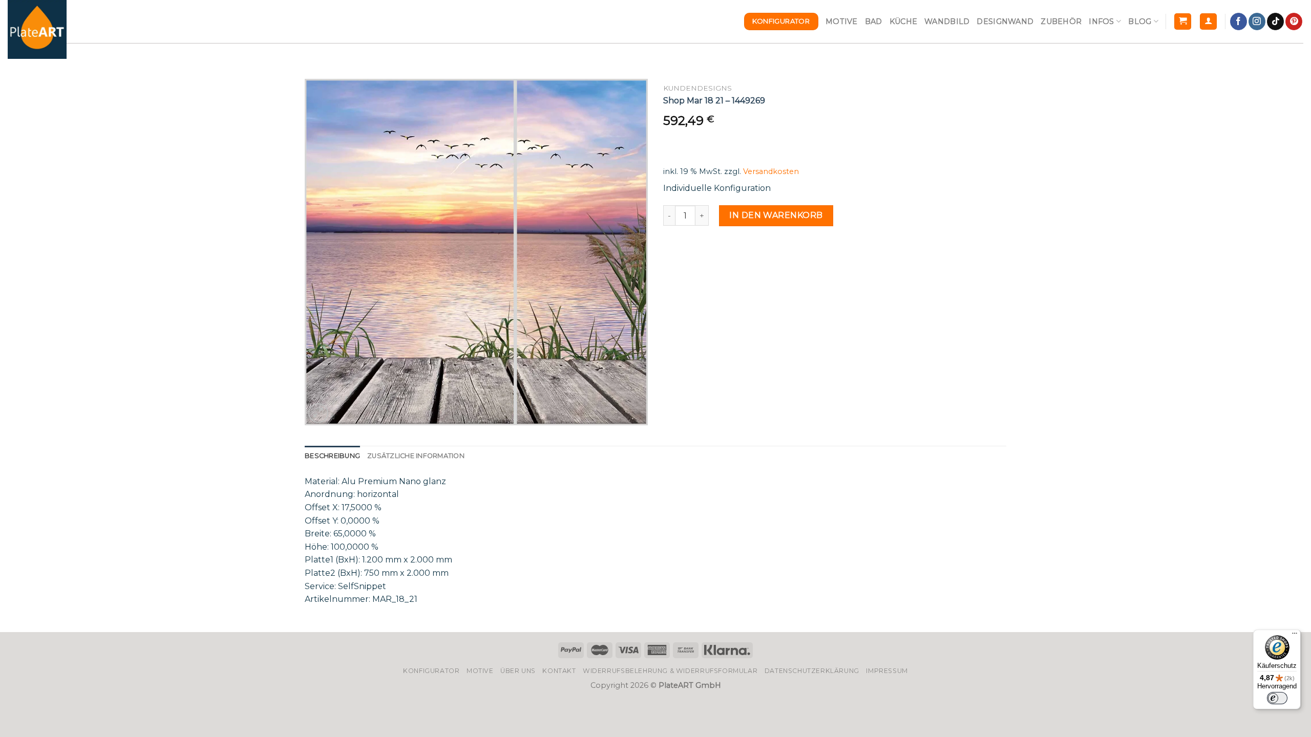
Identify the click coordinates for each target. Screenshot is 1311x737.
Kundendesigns (697, 88)
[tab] (332, 456)
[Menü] (1294, 636)
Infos (1101, 21)
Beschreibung (332, 456)
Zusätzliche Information (415, 456)
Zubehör (1061, 21)
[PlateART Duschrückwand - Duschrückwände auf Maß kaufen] (37, 29)
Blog (1139, 21)
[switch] (1277, 698)
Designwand (1005, 21)
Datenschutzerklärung (812, 671)
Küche (903, 21)
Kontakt (559, 671)
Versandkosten (771, 171)
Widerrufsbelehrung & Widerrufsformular (670, 671)
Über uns (518, 671)
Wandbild (946, 21)
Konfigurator (431, 671)
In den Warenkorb (776, 215)
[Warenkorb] (1182, 21)
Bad (873, 21)
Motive (842, 21)
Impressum (887, 671)
